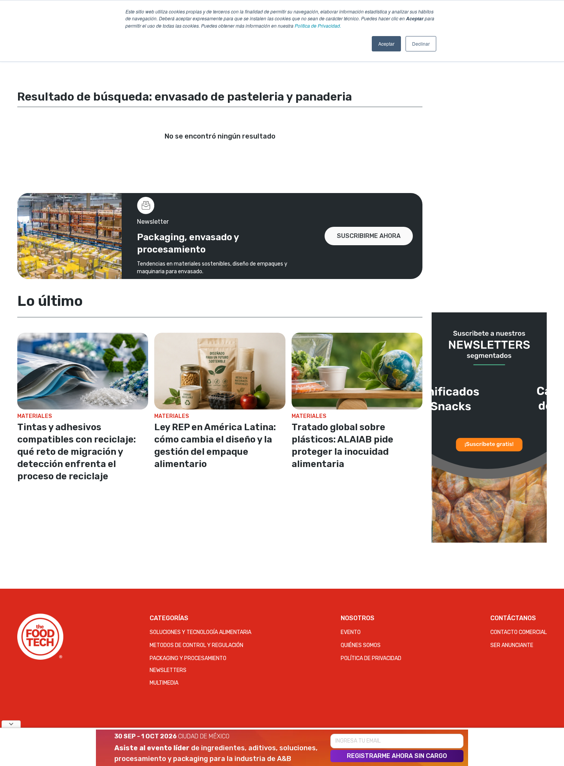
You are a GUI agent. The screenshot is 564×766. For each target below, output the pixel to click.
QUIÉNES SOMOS (361, 645)
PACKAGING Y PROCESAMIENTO (188, 658)
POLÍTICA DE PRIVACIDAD (371, 658)
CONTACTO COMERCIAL (518, 632)
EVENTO (351, 632)
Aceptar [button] (386, 43)
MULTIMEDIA (164, 683)
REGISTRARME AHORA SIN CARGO (397, 755)
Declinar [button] (421, 43)
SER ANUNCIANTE (511, 645)
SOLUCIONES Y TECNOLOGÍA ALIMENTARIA (200, 632)
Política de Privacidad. (318, 25)
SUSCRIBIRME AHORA (369, 235)
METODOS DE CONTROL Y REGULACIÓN (196, 645)
